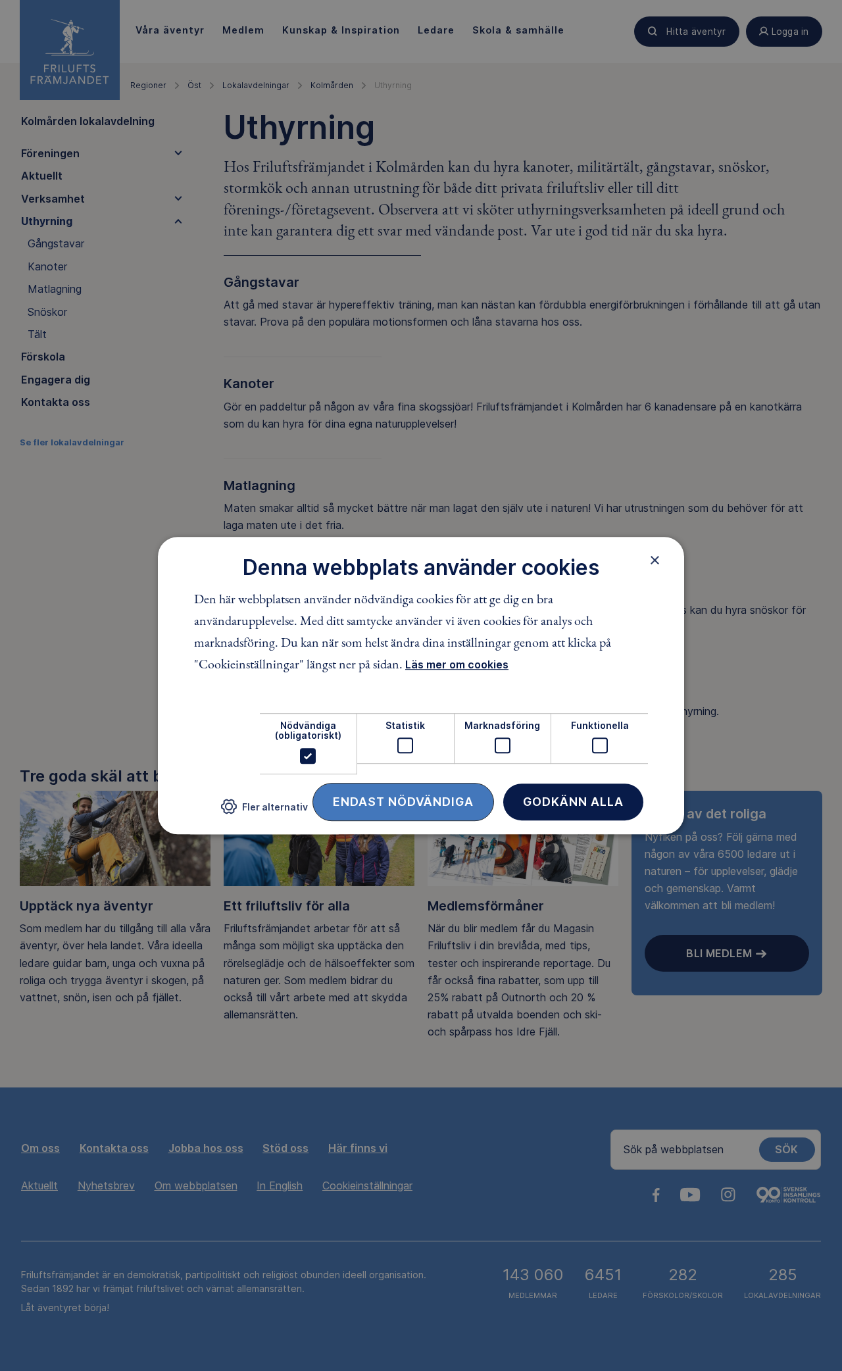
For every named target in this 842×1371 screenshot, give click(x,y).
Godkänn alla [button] (573, 802)
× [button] (654, 559)
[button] (264, 811)
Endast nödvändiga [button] (403, 802)
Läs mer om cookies (456, 664)
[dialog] (421, 685)
